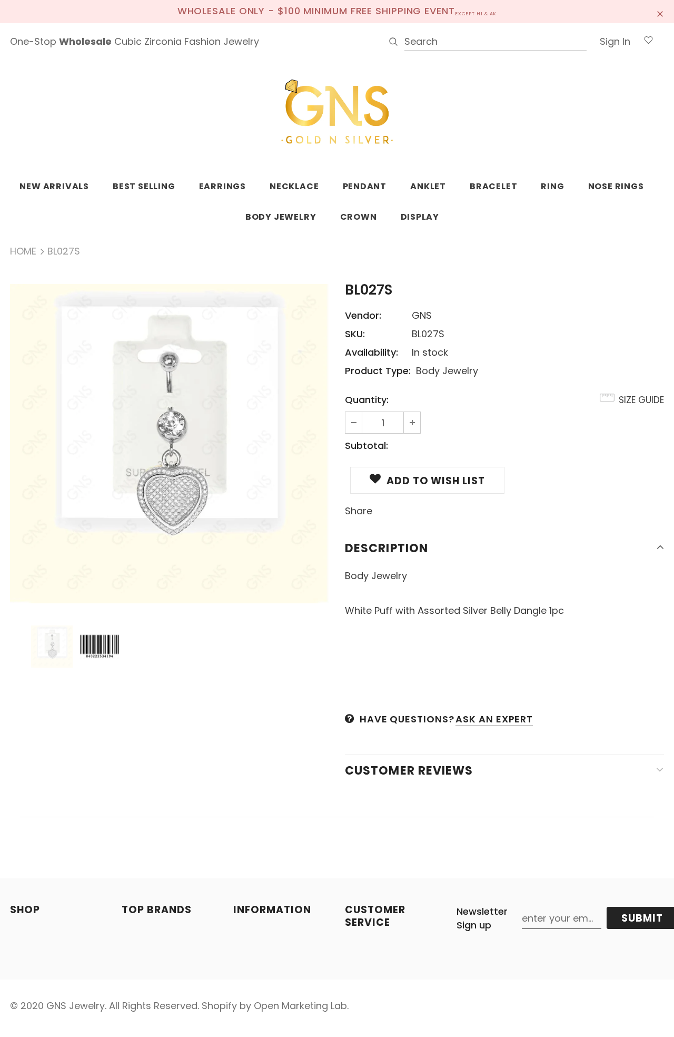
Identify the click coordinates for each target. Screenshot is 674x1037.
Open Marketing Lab (300, 1005)
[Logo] (337, 112)
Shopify (219, 1005)
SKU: (355, 333)
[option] (169, 443)
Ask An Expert (494, 719)
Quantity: (367, 399)
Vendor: (363, 315)
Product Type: (378, 370)
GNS (422, 315)
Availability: (371, 352)
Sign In (615, 41)
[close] (660, 11)
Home (23, 251)
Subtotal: (366, 445)
